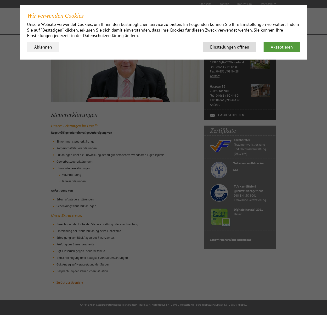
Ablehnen (43, 47)
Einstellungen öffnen (229, 47)
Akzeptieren (282, 47)
